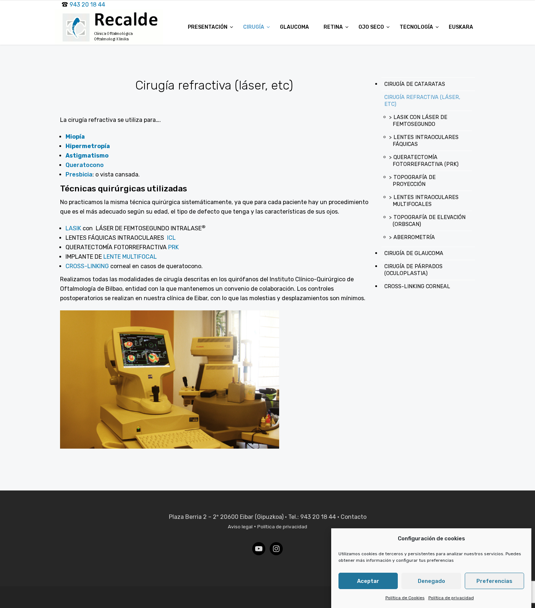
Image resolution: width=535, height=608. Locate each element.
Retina (334, 27)
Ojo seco (371, 27)
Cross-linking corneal (417, 286)
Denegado (431, 581)
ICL (171, 237)
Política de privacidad (451, 597)
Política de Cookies (405, 597)
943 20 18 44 (87, 4)
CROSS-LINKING (87, 266)
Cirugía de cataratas (414, 84)
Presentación (208, 27)
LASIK (73, 228)
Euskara (461, 27)
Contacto (353, 516)
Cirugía (254, 27)
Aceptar (368, 581)
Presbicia (79, 174)
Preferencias (494, 581)
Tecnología (417, 27)
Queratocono (85, 165)
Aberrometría (414, 237)
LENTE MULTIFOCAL (130, 256)
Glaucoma (294, 27)
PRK (173, 247)
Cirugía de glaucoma (413, 253)
